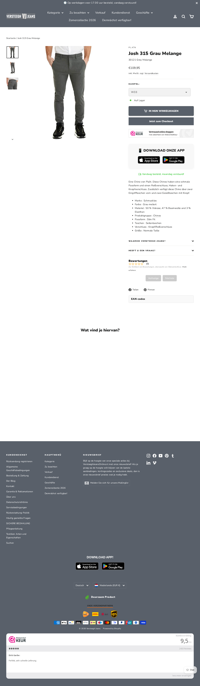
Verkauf (100, 13)
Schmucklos (150, 200)
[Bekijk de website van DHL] (95, 614)
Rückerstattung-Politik (17, 512)
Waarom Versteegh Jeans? (147, 241)
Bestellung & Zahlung (17, 475)
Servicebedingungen (16, 507)
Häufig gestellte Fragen (18, 518)
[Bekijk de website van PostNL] (86, 614)
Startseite (11, 38)
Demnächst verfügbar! (116, 20)
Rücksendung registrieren (19, 461)
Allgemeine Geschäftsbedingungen (18, 468)
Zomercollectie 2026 (82, 20)
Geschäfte (143, 13)
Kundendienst (121, 13)
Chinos (157, 215)
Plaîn (132, 47)
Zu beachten (78, 13)
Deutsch (80, 585)
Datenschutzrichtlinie (17, 502)
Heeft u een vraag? (142, 250)
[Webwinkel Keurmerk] (161, 133)
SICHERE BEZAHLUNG (18, 523)
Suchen (10, 542)
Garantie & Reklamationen (19, 491)
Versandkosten (151, 73)
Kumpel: (134, 84)
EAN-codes (138, 299)
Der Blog (10, 480)
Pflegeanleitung (14, 528)
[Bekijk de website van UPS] (114, 614)
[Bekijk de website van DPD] (105, 614)
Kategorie (54, 13)
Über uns (11, 496)
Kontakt (10, 486)
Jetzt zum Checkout (161, 121)
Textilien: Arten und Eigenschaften (16, 536)
